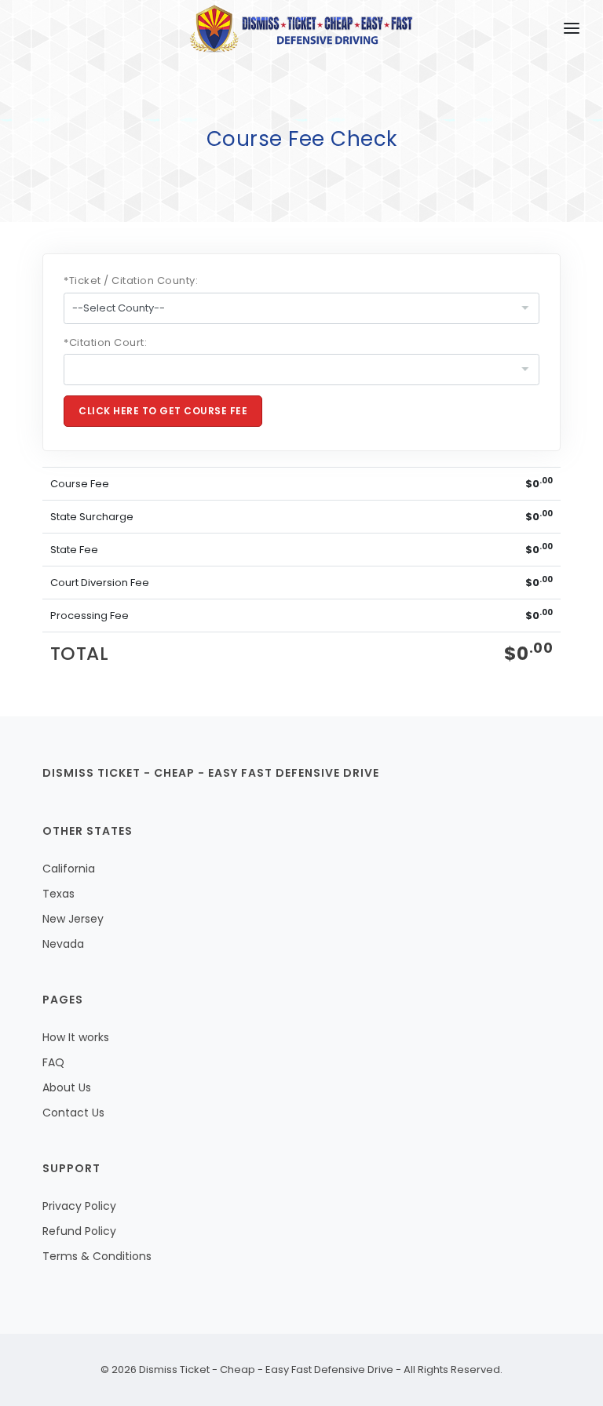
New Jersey (73, 919)
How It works (75, 1037)
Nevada (63, 944)
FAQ (53, 1062)
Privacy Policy (79, 1206)
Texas (58, 894)
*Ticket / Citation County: (131, 280)
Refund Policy (79, 1231)
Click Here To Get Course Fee (163, 410)
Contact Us (73, 1112)
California (68, 868)
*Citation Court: (105, 342)
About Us (66, 1087)
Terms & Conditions (97, 1256)
